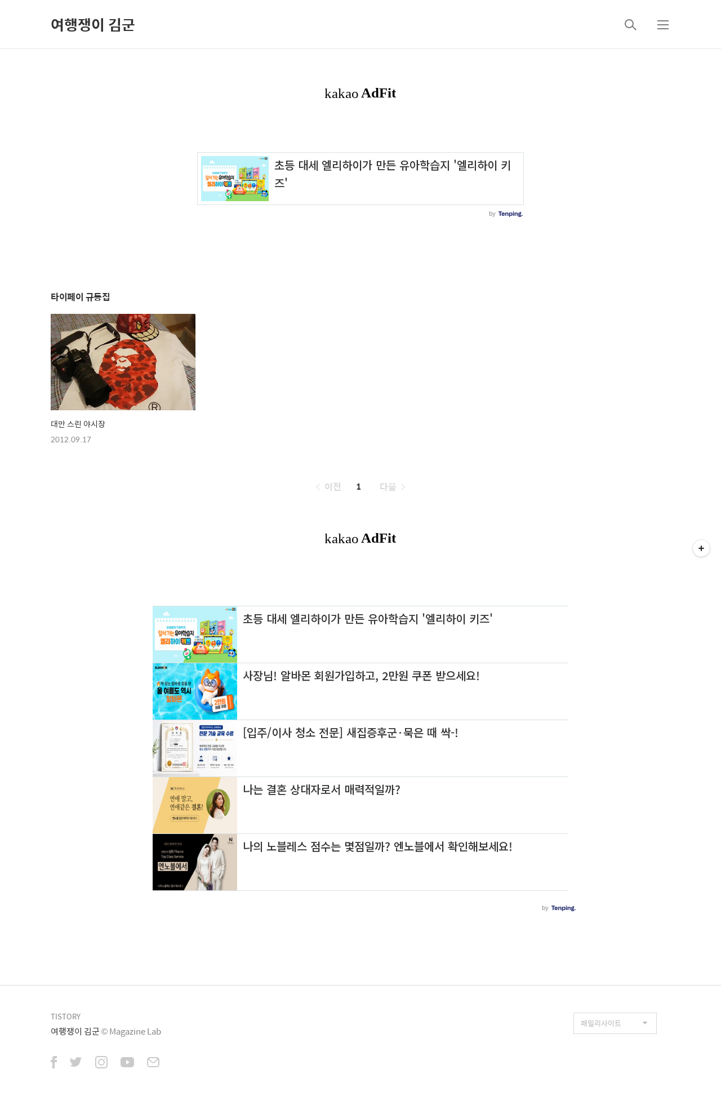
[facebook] (54, 1063)
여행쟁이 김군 (93, 24)
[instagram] (101, 1063)
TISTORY (66, 1016)
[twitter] (76, 1063)
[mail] (153, 1063)
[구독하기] (701, 548)
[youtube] (127, 1063)
